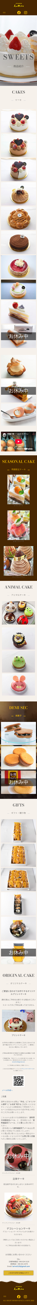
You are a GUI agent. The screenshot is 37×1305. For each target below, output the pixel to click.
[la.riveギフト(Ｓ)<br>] (18, 904)
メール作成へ (7, 1090)
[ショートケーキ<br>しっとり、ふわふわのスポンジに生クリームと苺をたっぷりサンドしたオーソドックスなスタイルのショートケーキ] (18, 312)
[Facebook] (19, 12)
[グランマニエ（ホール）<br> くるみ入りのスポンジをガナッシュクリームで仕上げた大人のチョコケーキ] (18, 242)
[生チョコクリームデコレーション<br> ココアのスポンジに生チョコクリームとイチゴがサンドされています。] (18, 145)
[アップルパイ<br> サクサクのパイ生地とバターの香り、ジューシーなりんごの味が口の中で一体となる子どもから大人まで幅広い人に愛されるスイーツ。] (18, 218)
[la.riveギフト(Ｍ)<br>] (18, 928)
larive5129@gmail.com (18, 1062)
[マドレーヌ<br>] (18, 758)
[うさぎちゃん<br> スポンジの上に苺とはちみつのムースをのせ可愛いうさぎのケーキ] (18, 685)
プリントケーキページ (27, 1069)
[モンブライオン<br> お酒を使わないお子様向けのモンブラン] (18, 638)
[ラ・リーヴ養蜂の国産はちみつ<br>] (18, 952)
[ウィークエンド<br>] (18, 391)
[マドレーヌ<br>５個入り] (18, 831)
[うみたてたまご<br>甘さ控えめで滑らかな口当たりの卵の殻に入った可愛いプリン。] (18, 415)
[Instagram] (25, 12)
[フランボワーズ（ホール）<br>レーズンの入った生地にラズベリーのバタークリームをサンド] (18, 267)
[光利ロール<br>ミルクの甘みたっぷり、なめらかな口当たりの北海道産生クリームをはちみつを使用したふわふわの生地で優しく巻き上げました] (18, 336)
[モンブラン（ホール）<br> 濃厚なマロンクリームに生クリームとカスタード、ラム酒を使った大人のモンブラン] (18, 194)
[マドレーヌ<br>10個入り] (18, 855)
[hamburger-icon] (4, 12)
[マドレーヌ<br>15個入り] (18, 879)
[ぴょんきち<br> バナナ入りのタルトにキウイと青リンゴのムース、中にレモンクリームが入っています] (18, 662)
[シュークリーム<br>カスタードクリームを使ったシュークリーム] (18, 366)
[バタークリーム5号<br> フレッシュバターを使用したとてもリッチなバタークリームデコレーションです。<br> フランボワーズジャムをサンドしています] (18, 289)
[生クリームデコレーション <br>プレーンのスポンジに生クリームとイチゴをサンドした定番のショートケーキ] (18, 121)
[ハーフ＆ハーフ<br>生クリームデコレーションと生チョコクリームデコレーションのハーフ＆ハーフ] (18, 169)
